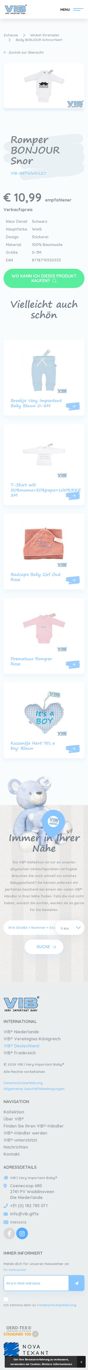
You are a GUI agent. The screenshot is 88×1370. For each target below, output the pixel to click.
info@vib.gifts (24, 1214)
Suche (43, 946)
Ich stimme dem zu (40, 1305)
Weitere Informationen (57, 1364)
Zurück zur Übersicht (26, 52)
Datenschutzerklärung (23, 1083)
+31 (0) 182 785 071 (29, 1205)
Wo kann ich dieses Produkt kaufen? (44, 278)
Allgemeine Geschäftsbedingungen (34, 1088)
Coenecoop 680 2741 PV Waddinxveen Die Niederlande (32, 1191)
